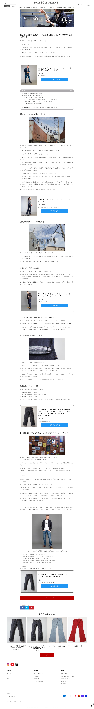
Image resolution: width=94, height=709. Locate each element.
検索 (8, 678)
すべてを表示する (47, 655)
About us (9, 673)
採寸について (37, 676)
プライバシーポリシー (66, 678)
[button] (27, 8)
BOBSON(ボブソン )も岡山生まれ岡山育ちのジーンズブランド (41, 107)
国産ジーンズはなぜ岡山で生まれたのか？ (35, 93)
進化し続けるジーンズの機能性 (34, 103)
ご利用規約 (63, 683)
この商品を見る (54, 79)
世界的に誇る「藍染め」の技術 (34, 97)
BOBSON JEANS (13, 701)
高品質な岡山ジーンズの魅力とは (33, 95)
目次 (23, 90)
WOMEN (13, 6)
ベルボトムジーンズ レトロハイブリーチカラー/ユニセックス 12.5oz (57, 645)
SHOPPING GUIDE (38, 673)
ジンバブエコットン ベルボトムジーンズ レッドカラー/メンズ (77, 645)
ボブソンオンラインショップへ (47, 597)
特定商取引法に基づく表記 (67, 676)
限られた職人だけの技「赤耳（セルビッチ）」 (41, 101)
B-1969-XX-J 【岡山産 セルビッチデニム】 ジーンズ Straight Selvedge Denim (16, 646)
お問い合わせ (64, 673)
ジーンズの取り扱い (38, 681)
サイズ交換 (36, 678)
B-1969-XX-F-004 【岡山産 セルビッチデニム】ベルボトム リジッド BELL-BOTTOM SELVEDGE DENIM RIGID (36, 646)
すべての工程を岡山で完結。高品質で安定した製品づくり (41, 99)
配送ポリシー (64, 681)
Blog (8, 676)
